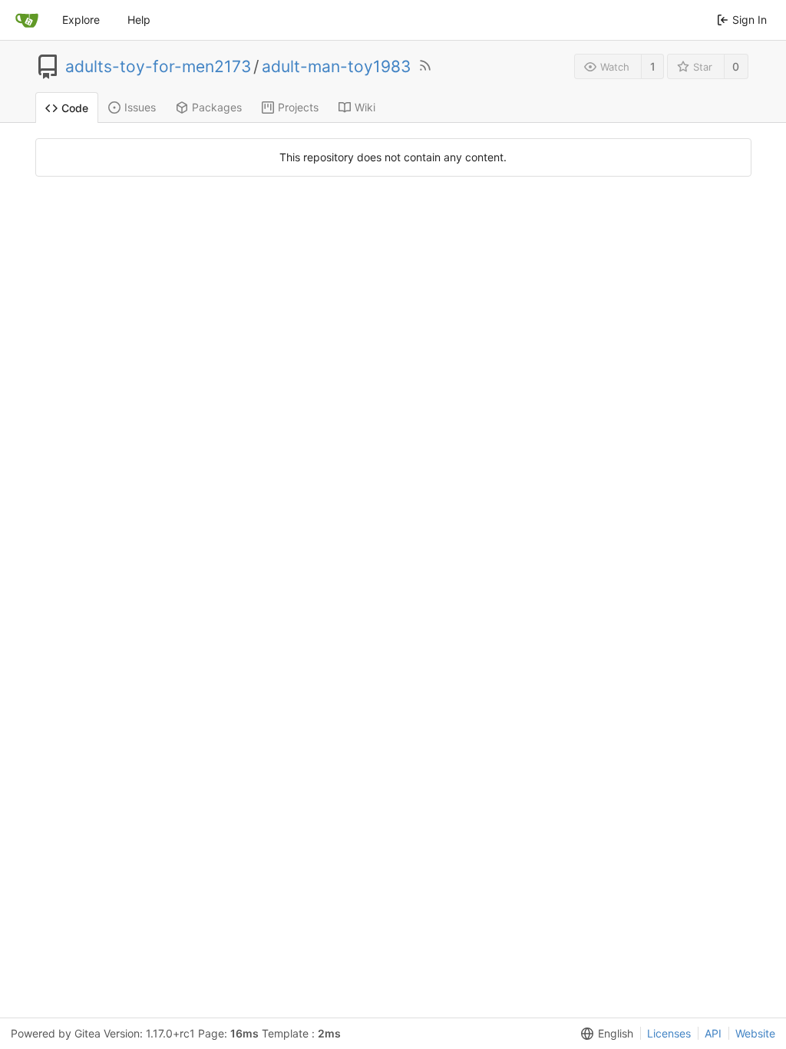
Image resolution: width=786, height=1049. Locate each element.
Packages (217, 107)
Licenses (669, 1033)
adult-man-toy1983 (336, 66)
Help (138, 19)
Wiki (365, 107)
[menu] (604, 1033)
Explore (81, 19)
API (713, 1033)
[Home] (26, 19)
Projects (298, 107)
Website (755, 1033)
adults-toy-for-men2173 (158, 66)
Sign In (749, 19)
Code (74, 107)
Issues (140, 107)
